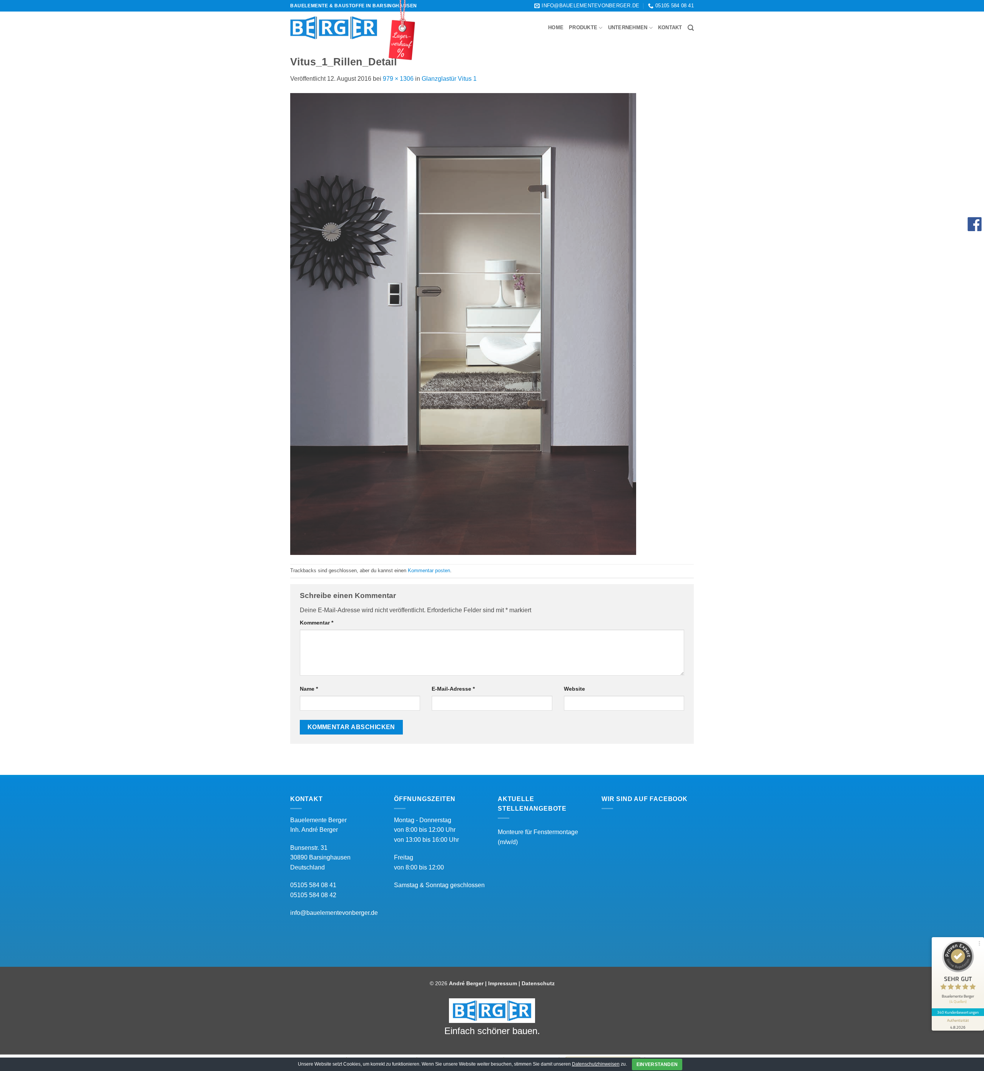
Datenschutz (538, 983)
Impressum (502, 983)
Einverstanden (657, 1064)
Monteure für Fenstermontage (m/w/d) (538, 837)
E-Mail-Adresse (453, 689)
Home (555, 27)
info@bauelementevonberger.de (334, 912)
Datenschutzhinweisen (596, 1064)
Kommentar (316, 623)
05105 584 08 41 (313, 885)
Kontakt (670, 27)
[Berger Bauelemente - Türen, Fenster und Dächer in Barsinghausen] (333, 27)
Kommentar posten (429, 570)
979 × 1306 (398, 78)
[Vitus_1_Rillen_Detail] (463, 323)
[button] (691, 27)
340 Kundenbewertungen (958, 1012)
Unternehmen (628, 27)
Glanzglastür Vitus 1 (449, 78)
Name (309, 689)
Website (574, 689)
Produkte (583, 27)
